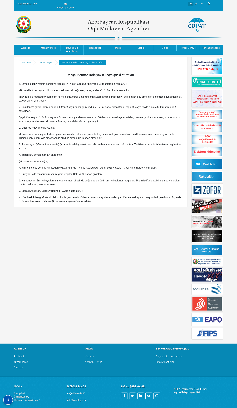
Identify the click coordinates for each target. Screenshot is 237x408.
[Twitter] (132, 396)
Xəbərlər (89, 356)
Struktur (18, 367)
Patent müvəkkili (211, 48)
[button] (8, 400)
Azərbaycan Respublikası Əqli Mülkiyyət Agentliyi (118, 25)
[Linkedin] (140, 396)
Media (118, 48)
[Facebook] (124, 396)
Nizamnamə (21, 362)
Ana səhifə (26, 62)
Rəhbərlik (19, 356)
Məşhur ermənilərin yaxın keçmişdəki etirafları (82, 62)
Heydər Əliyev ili (188, 48)
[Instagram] (156, 396)
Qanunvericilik (48, 48)
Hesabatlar (95, 48)
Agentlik (25, 48)
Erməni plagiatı (46, 62)
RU (201, 3)
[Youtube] (148, 396)
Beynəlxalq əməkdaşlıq (72, 50)
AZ (191, 3)
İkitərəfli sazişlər (165, 362)
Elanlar (141, 48)
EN (196, 3)
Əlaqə (165, 48)
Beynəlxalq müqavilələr (169, 356)
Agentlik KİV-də (93, 362)
